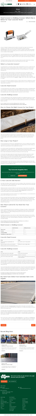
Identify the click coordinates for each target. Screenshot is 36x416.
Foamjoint (24, 406)
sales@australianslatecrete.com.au (25, 388)
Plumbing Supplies (12, 402)
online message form (19, 317)
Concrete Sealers (25, 398)
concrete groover (4, 49)
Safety (10, 405)
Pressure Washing (25, 402)
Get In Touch (4, 381)
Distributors (2, 404)
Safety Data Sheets (4, 401)
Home (16, 11)
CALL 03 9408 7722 (9, 0)
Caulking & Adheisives (12, 406)
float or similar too (22, 190)
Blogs (19, 11)
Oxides (10, 401)
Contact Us (13, 175)
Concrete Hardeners (12, 398)
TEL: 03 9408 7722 (22, 175)
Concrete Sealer (32, 21)
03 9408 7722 (32, 317)
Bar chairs (24, 405)
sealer (20, 77)
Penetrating (24, 409)
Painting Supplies (25, 401)
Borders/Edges (11, 409)
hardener (16, 77)
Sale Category (11, 410)
